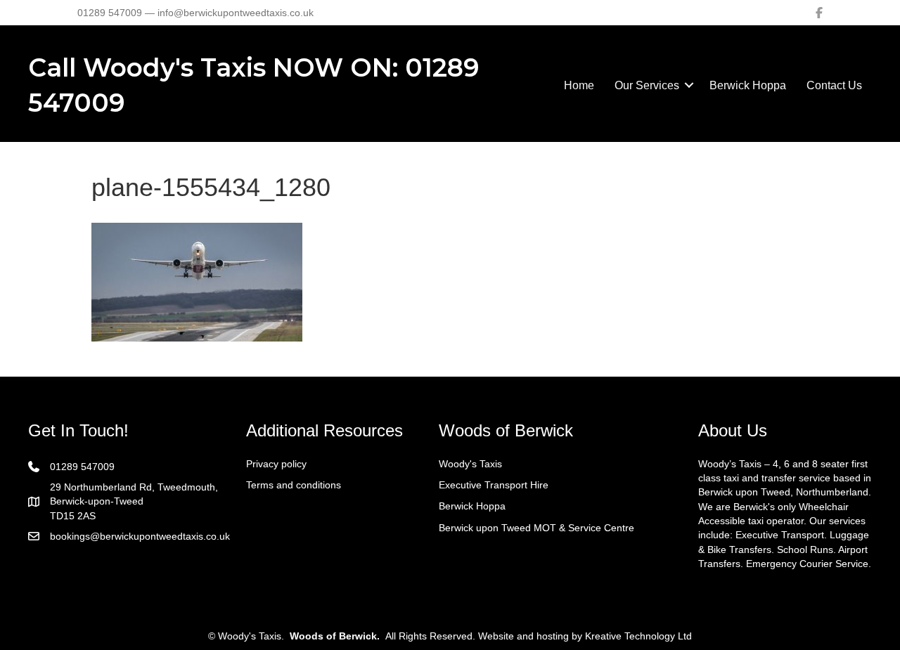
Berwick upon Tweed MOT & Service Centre (536, 527)
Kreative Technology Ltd (638, 636)
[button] (689, 85)
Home (579, 85)
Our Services (647, 85)
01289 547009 (82, 466)
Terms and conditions (293, 484)
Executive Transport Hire (493, 484)
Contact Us (834, 85)
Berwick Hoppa (747, 85)
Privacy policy (276, 463)
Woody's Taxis (470, 463)
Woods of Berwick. (335, 636)
